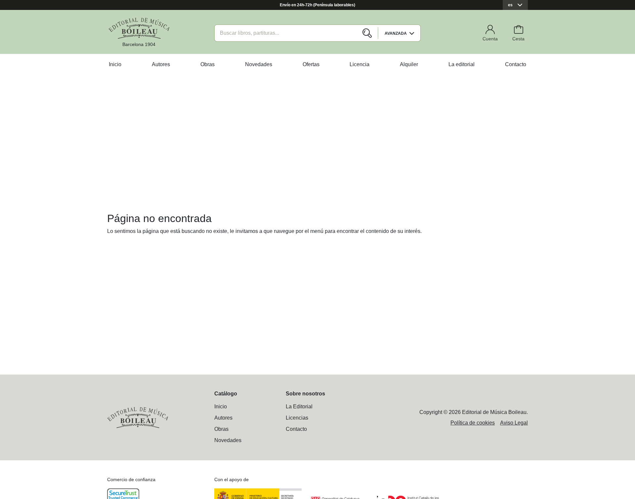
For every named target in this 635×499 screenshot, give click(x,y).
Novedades (258, 64)
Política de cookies (472, 423)
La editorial (461, 64)
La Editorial (299, 406)
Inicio (115, 64)
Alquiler (409, 64)
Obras (207, 64)
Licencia (359, 64)
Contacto (515, 64)
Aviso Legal (514, 423)
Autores (161, 64)
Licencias (297, 418)
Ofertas (311, 64)
